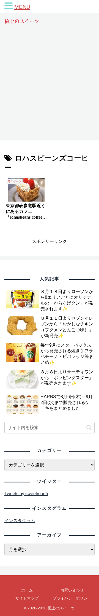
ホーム (27, 590)
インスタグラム (19, 520)
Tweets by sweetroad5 (26, 493)
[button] (89, 427)
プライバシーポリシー (72, 598)
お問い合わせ (72, 590)
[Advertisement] (49, 87)
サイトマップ (26, 598)
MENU (22, 7)
